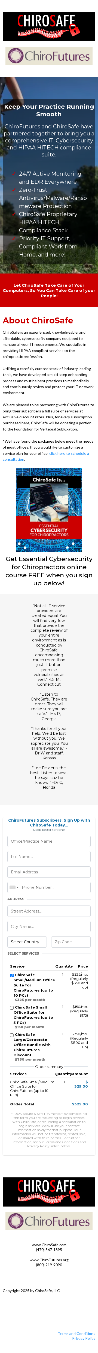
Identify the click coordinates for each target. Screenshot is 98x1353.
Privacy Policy (83, 1338)
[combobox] (14, 887)
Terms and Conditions (76, 1333)
